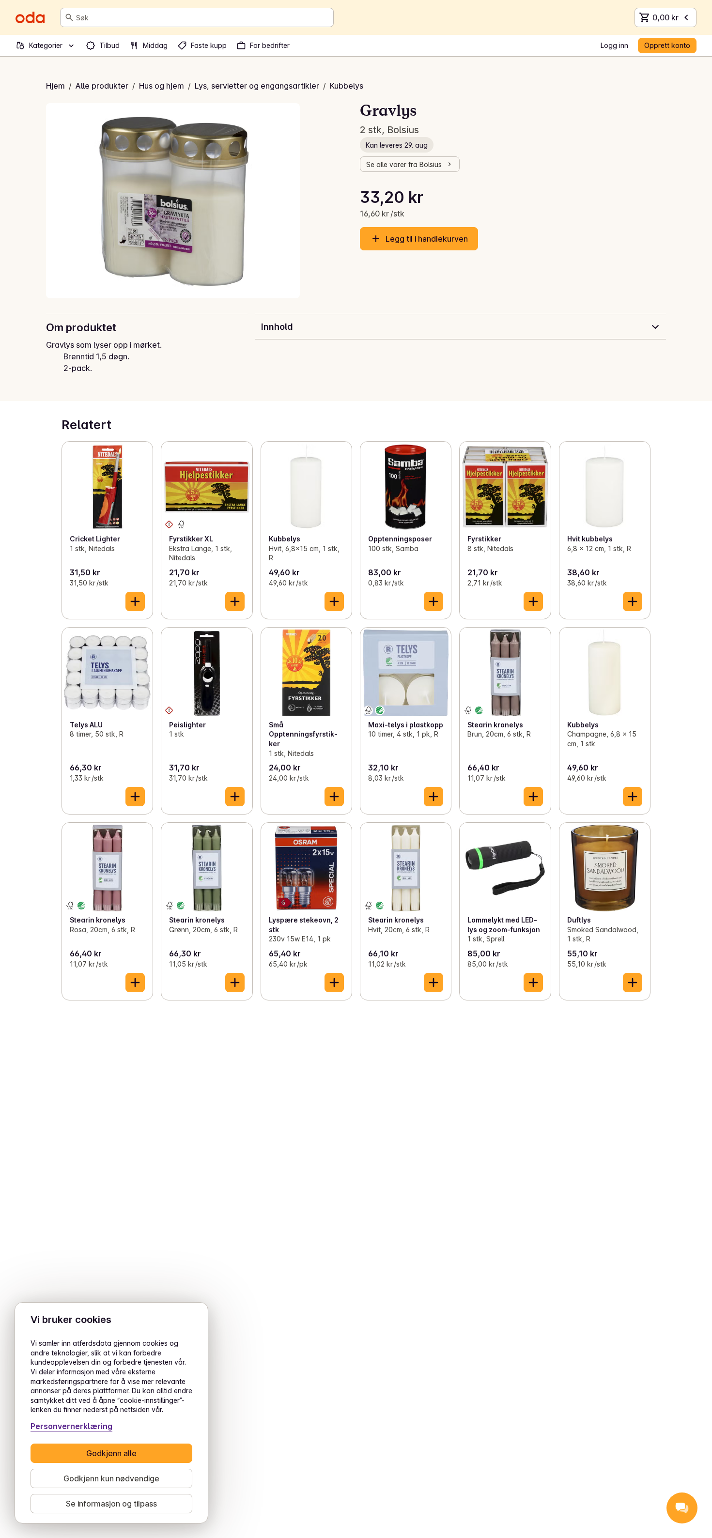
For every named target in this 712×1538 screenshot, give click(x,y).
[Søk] (69, 17)
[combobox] (202, 17)
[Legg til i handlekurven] (135, 601)
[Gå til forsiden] (30, 17)
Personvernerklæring (71, 1426)
